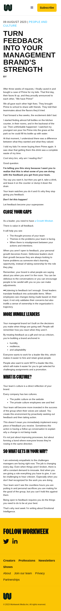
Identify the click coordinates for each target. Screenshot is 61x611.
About (7, 573)
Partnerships (11, 579)
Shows (8, 567)
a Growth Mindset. (44, 220)
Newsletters (47, 560)
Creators (9, 560)
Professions (27, 560)
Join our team (23, 573)
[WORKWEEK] (6, 8)
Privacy (40, 573)
